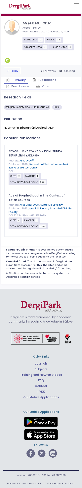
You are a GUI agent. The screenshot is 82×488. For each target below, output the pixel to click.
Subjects (41, 369)
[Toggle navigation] (76, 4)
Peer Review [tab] (20, 86)
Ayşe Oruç (26, 160)
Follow (14, 70)
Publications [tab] (46, 80)
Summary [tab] (18, 80)
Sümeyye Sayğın (50, 204)
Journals (41, 364)
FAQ (41, 380)
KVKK (41, 392)
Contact (41, 386)
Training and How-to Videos (41, 375)
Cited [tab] (45, 86)
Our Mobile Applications (41, 397)
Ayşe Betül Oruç (29, 204)
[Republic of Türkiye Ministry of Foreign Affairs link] (41, 338)
